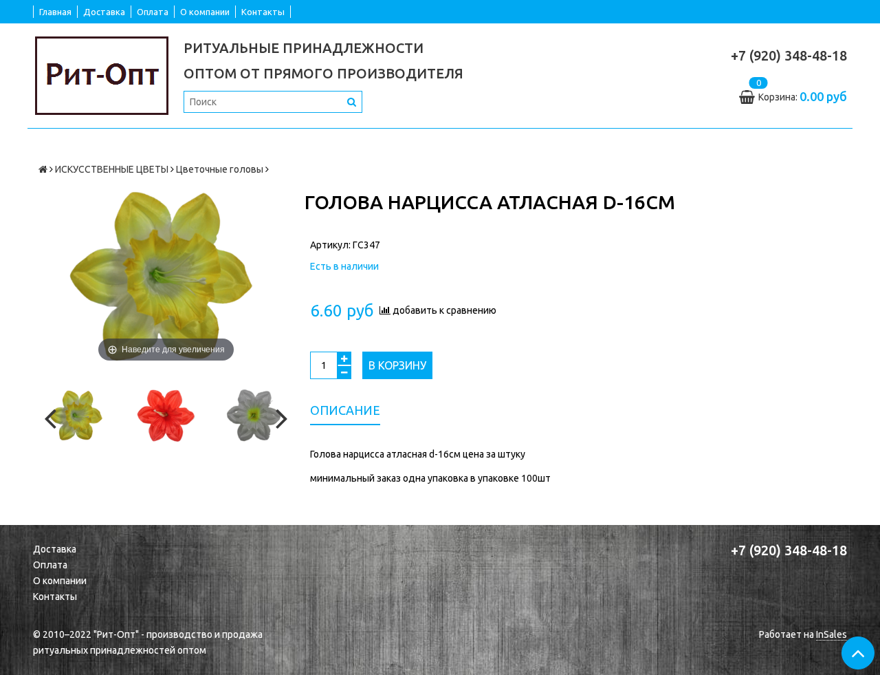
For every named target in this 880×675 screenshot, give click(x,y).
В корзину (397, 365)
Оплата (152, 12)
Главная (55, 12)
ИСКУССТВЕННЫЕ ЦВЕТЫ (111, 169)
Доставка (104, 12)
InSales (831, 634)
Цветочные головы (219, 169)
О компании (205, 12)
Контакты (263, 12)
